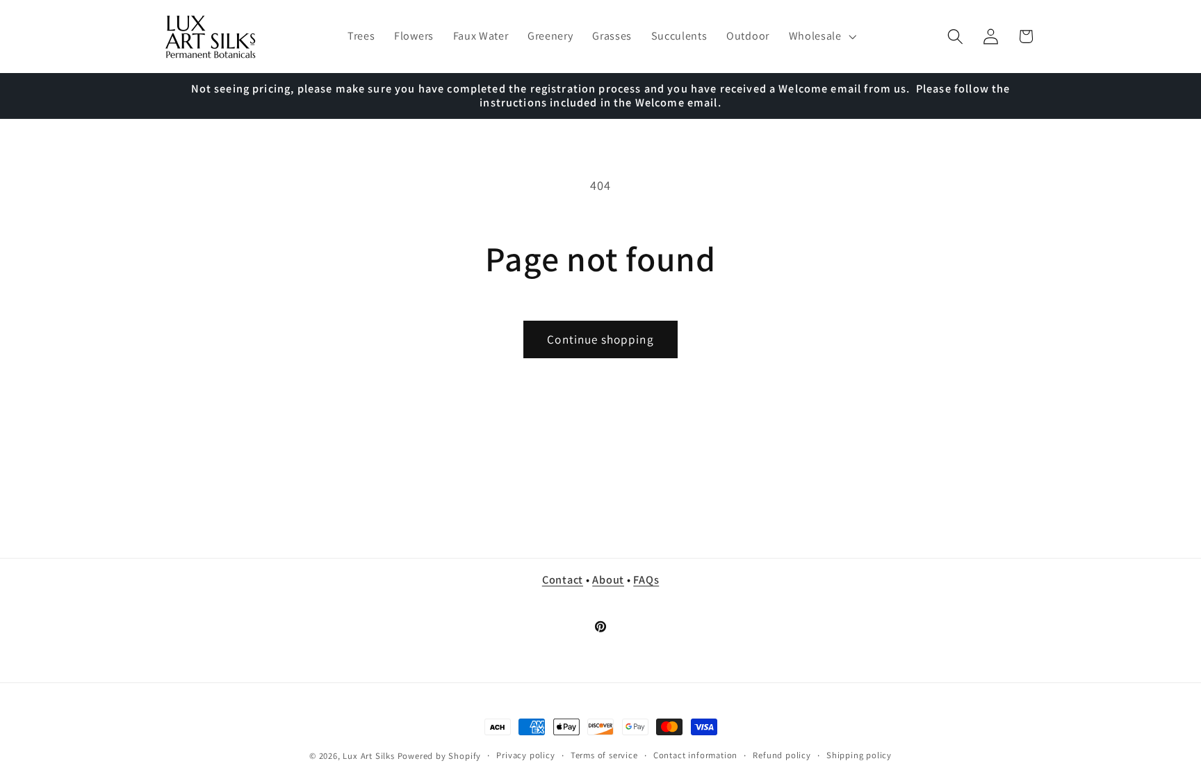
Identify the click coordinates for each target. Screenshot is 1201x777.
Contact (562, 579)
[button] (821, 37)
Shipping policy (859, 755)
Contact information (695, 755)
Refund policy (781, 755)
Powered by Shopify (440, 756)
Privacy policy (525, 755)
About (608, 579)
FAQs (646, 579)
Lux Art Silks (368, 756)
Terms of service (604, 755)
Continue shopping (600, 339)
